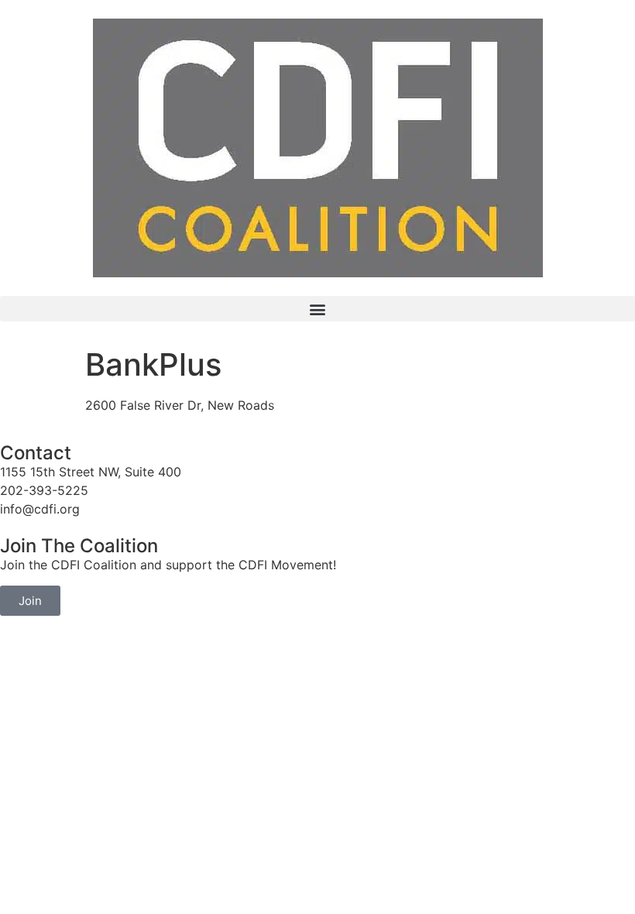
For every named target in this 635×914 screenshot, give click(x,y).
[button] (317, 308)
